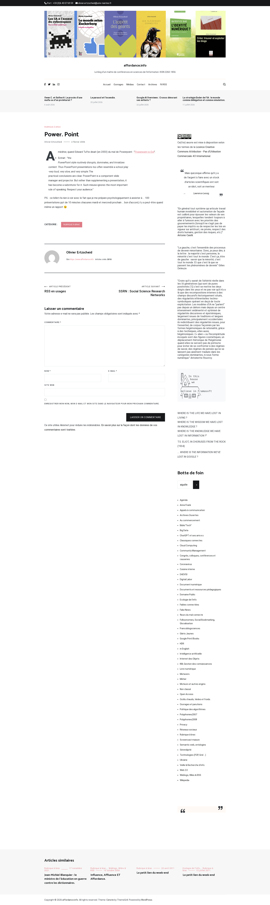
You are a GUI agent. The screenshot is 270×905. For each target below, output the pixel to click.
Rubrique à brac (52, 127)
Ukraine (183, 760)
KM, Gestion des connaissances (196, 664)
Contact (141, 84)
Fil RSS (163, 84)
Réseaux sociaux (188, 729)
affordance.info (135, 65)
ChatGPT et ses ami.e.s (192, 535)
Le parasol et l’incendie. (102, 97)
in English (184, 648)
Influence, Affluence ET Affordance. (105, 877)
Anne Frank (185, 505)
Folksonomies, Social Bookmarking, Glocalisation (197, 622)
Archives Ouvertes (189, 515)
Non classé (185, 689)
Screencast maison (190, 740)
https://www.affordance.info (82, 259)
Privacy (183, 724)
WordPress (146, 900)
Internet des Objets (189, 658)
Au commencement (190, 520)
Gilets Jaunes (187, 633)
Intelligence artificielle (191, 653)
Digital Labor (186, 579)
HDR (182, 643)
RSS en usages (57, 289)
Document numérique (191, 584)
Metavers (185, 674)
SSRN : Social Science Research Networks (142, 291)
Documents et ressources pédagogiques (200, 589)
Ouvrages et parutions (191, 704)
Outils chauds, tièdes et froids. (195, 699)
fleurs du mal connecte (191, 615)
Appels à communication (192, 510)
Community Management (193, 550)
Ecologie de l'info (188, 599)
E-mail (112, 371)
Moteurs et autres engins (192, 684)
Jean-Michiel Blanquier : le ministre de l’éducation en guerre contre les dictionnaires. (65, 879)
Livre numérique (188, 669)
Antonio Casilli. (185, 235)
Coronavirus (186, 564)
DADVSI (183, 574)
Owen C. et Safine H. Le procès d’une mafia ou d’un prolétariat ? (63, 98)
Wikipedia (184, 780)
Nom (47, 371)
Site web (49, 385)
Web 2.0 (184, 770)
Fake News (185, 610)
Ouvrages (118, 84)
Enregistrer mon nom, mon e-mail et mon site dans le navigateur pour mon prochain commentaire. (102, 404)
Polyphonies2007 (188, 714)
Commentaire (52, 322)
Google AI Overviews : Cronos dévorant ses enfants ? (157, 98)
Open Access (186, 694)
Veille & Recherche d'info (192, 765)
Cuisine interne (187, 569)
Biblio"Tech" (186, 525)
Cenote (110, 900)
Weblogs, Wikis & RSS (190, 775)
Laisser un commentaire (145, 417)
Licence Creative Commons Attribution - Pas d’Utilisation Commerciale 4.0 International (199, 152)
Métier (183, 679)
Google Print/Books (189, 638)
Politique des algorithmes (192, 709)
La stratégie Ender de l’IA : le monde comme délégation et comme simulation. (204, 98)
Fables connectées (189, 604)
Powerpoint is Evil (144, 151)
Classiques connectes (191, 540)
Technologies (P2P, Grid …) (193, 755)
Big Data (184, 530)
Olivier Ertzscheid (53, 142)
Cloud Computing (188, 545)
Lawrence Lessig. (201, 193)
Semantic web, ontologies (193, 745)
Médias (130, 84)
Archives (152, 84)
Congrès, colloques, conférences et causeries (197, 557)
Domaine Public (187, 594)
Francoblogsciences (190, 628)
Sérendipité (185, 750)
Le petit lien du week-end (153, 872)
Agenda (184, 500)
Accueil (106, 84)
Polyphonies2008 (188, 719)
